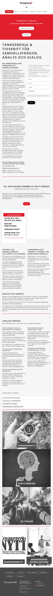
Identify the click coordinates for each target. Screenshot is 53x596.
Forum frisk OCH (12, 233)
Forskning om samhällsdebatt (12, 401)
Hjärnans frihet (12, 229)
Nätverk (39, 11)
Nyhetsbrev (33, 11)
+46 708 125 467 (9, 166)
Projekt (44, 11)
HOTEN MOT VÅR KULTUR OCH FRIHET (13, 219)
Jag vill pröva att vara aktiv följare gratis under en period (39, 66)
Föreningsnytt (26, 445)
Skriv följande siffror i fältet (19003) (38, 96)
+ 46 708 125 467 (39, 583)
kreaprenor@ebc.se (13, 168)
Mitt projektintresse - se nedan (38, 76)
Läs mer (26, 203)
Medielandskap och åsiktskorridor (13, 406)
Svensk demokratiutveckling (11, 398)
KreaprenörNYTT (14, 562)
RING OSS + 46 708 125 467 (26, 28)
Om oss (16, 11)
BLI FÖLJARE (26, 34)
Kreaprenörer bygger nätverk (39, 560)
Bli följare (9, 11)
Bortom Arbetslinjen (10, 225)
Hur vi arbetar (24, 11)
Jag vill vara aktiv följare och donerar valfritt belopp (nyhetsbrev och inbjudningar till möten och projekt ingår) (39, 71)
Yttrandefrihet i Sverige (10, 404)
